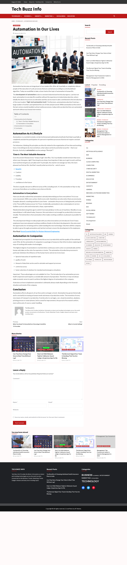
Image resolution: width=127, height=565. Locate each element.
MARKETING (48, 16)
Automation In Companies (23, 126)
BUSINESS (27, 16)
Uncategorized (90, 220)
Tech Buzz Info (26, 9)
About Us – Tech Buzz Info (36, 2)
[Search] (114, 16)
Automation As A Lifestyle (23, 119)
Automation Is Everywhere (25, 123)
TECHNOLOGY (16, 16)
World (88, 224)
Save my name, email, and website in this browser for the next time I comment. (40, 417)
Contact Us (49, 2)
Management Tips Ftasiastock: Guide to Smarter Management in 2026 (98, 77)
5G (87, 148)
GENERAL (89, 189)
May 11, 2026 (65, 360)
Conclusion (18, 128)
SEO (87, 207)
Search (87, 25)
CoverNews (69, 508)
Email (50, 402)
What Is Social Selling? (75, 323)
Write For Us (57, 2)
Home (25, 2)
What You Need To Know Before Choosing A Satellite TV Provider (29, 324)
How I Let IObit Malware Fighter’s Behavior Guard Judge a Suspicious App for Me (47, 356)
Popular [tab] (94, 85)
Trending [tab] (102, 85)
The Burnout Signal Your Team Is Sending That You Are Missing (72, 356)
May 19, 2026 (41, 360)
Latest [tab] (87, 85)
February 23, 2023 (18, 33)
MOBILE (88, 200)
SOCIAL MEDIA (61, 16)
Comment (16, 378)
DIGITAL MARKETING (93, 172)
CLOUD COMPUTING (92, 162)
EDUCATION (71, 16)
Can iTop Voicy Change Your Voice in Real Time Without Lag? (22, 356)
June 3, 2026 (16, 456)
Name (15, 402)
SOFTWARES (90, 214)
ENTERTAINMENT (91, 182)
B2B (87, 155)
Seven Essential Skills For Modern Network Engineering (40, 231)
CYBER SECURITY (41, 349)
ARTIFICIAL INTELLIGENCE (94, 151)
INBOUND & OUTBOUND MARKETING (98, 193)
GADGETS (38, 16)
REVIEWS (89, 203)
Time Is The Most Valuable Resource (28, 121)
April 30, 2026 (100, 458)
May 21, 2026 (16, 360)
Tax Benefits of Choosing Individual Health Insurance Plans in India (99, 46)
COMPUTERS (90, 165)
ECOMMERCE (90, 175)
